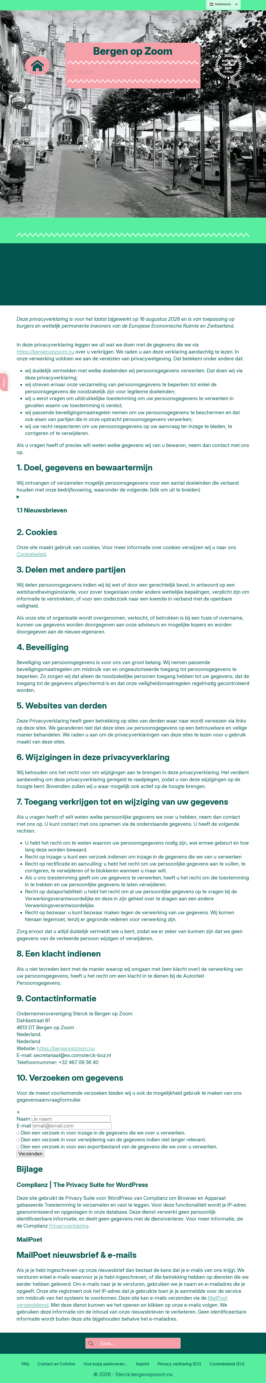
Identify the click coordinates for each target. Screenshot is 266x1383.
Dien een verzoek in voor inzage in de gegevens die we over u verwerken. (102, 1133)
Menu (4, 382)
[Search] (91, 1343)
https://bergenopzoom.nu (45, 352)
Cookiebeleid (31, 554)
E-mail (24, 1126)
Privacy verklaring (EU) (179, 1363)
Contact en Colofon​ (56, 1363)
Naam (23, 1119)
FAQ (25, 1363)
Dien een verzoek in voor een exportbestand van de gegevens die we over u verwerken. (118, 1147)
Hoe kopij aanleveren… (106, 1363)
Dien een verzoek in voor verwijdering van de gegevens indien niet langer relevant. (112, 1140)
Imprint (142, 1363)
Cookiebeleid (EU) (227, 1363)
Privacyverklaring (69, 1226)
